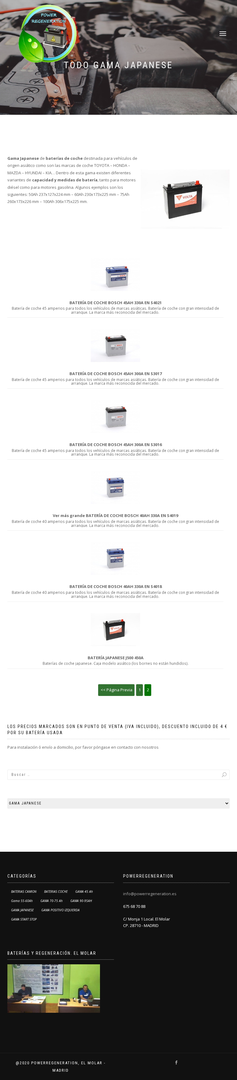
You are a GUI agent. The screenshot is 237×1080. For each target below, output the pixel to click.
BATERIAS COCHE (56, 891)
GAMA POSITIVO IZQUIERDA (60, 910)
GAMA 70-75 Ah (51, 901)
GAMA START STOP (24, 919)
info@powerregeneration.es (150, 893)
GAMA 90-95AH (81, 901)
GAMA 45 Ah (84, 891)
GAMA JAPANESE (22, 910)
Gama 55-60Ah (22, 901)
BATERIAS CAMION (23, 891)
